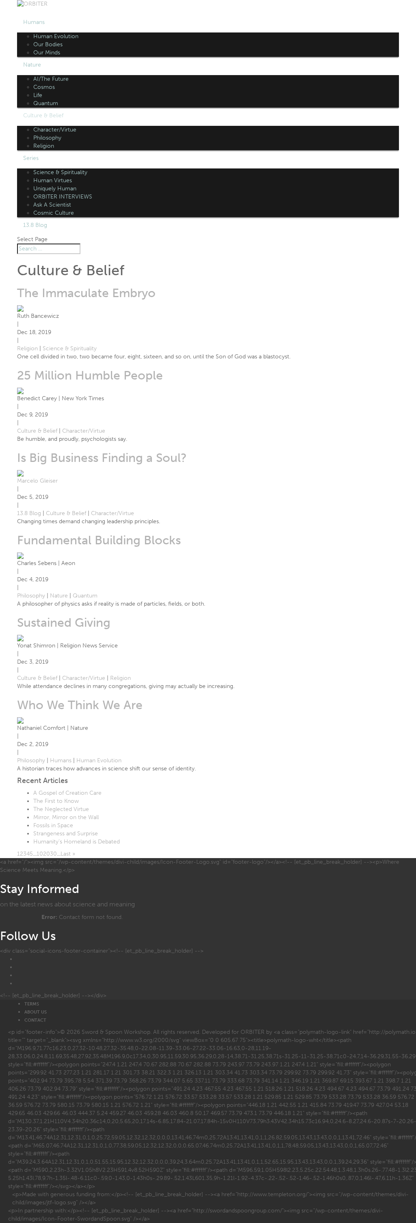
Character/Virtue (54, 129)
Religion (43, 145)
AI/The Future (51, 78)
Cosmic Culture (53, 212)
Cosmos (44, 87)
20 (46, 853)
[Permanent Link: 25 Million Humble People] (20, 390)
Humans (34, 22)
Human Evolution (55, 36)
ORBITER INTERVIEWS (62, 196)
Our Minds (46, 52)
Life (37, 95)
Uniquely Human (54, 188)
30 (53, 853)
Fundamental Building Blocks (99, 540)
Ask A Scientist (52, 204)
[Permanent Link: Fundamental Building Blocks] (20, 555)
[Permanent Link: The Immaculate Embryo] (20, 307)
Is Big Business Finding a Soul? (102, 458)
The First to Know (56, 801)
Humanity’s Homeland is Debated (76, 841)
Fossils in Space (53, 825)
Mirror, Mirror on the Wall (66, 817)
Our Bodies (48, 44)
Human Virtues (52, 180)
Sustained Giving (63, 622)
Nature (32, 64)
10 (40, 853)
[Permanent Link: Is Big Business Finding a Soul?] (20, 472)
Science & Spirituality (60, 172)
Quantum (45, 103)
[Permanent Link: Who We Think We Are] (20, 719)
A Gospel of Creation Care (67, 792)
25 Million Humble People (90, 375)
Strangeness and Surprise (65, 833)
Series (31, 158)
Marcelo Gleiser (37, 480)
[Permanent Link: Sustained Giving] (20, 637)
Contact (35, 1020)
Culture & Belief (43, 115)
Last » (68, 853)
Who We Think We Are (80, 705)
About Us (35, 1012)
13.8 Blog (35, 225)
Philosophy (47, 137)
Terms (31, 1004)
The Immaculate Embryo (86, 293)
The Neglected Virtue (61, 809)
